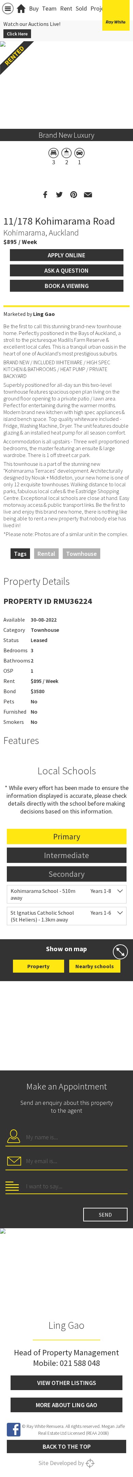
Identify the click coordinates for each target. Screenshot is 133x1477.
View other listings (66, 1383)
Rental (46, 554)
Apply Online (66, 255)
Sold (81, 8)
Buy (34, 8)
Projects (101, 8)
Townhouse (81, 554)
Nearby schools (94, 966)
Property (38, 966)
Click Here (17, 34)
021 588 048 (80, 1363)
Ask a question (66, 270)
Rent (66, 8)
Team (49, 8)
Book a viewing (67, 286)
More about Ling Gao (66, 1405)
